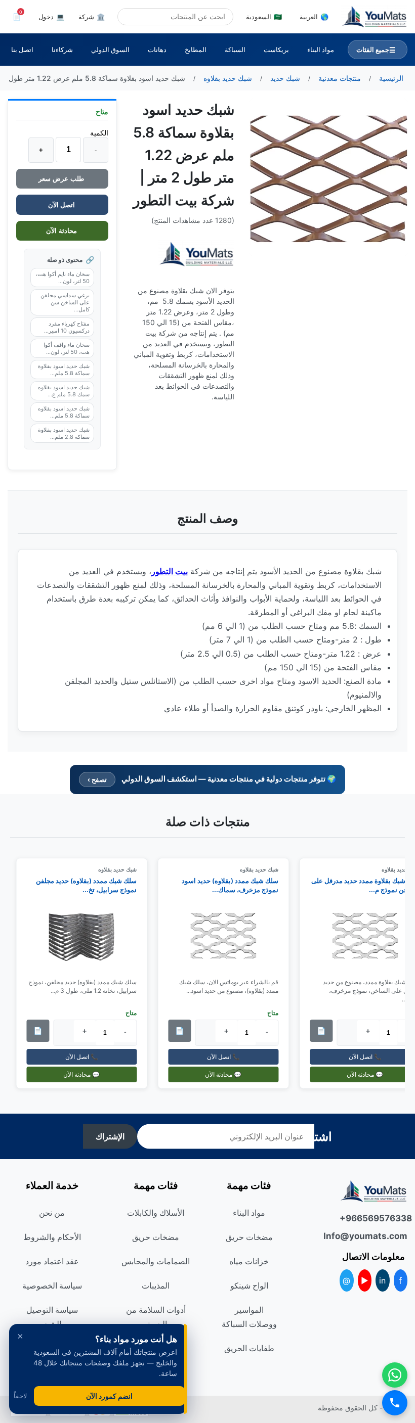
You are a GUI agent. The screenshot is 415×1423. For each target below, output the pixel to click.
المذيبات (156, 1285)
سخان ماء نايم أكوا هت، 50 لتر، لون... (62, 277)
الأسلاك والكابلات (155, 1213)
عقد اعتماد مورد (52, 1261)
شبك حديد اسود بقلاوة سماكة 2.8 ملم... (64, 433)
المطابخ (195, 49)
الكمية (99, 132)
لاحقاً (20, 1396)
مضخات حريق (249, 1237)
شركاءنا (62, 49)
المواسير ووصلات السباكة (249, 1317)
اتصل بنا (22, 49)
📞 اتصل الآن (229, 1056)
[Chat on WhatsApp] (394, 1375)
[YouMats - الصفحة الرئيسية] (196, 254)
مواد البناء (320, 49)
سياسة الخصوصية (52, 1285)
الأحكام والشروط (52, 1237)
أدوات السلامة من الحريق (156, 1317)
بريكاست (276, 49)
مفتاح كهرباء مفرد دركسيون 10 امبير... (67, 327)
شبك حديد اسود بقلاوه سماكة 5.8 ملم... (64, 412)
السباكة (235, 49)
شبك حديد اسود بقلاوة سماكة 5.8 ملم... (64, 369)
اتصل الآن (62, 205)
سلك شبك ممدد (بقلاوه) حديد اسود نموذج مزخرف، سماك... (235, 885)
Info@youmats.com (373, 1236)
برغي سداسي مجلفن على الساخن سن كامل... (65, 302)
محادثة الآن (62, 231)
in (382, 1280)
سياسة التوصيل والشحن (52, 1317)
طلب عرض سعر (62, 178)
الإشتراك (110, 1136)
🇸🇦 (264, 17)
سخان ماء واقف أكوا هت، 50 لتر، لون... (67, 348)
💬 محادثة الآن (229, 1074)
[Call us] (394, 1402)
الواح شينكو (249, 1285)
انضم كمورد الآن (109, 1396)
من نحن (52, 1213)
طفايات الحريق (249, 1348)
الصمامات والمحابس (155, 1261)
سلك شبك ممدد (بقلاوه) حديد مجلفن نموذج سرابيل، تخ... (92, 885)
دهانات (157, 49)
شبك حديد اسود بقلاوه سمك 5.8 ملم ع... (64, 391)
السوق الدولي (110, 49)
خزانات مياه (249, 1261)
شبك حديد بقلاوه (264, 869)
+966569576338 (373, 1218)
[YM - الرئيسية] (374, 16)
